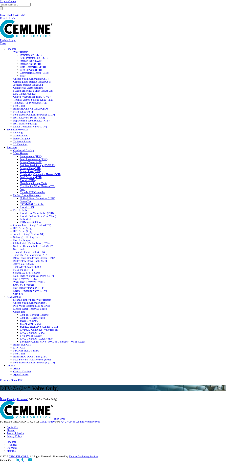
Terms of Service (15, 433)
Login (12, 18)
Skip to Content (8, 1)
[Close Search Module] (1, 12)
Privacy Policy (14, 436)
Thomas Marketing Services (83, 456)
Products (11, 441)
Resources (12, 444)
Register (4, 18)
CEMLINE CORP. (19, 456)
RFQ (20, 380)
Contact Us (12, 427)
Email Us (5, 15)
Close (3, 43)
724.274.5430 (47, 421)
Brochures (12, 447)
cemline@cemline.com (88, 421)
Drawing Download (17, 399)
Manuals (11, 450)
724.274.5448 (68, 421)
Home (3, 399)
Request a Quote (8, 380)
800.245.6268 (17, 15)
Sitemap (11, 430)
